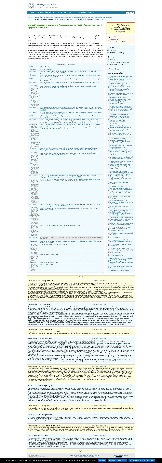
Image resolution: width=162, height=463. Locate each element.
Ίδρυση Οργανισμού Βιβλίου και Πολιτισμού (119, 207)
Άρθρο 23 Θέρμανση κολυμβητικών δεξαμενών (53, 244)
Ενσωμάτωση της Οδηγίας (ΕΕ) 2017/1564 (119, 183)
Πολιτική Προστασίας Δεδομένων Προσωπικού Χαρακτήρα (83, 455)
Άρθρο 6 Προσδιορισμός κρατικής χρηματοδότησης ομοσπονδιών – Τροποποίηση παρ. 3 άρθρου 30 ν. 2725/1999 (70, 83)
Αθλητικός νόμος (115, 237)
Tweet (111, 69)
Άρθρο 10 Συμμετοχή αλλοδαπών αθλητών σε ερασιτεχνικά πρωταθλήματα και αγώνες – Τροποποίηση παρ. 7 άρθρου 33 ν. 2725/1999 (70, 116)
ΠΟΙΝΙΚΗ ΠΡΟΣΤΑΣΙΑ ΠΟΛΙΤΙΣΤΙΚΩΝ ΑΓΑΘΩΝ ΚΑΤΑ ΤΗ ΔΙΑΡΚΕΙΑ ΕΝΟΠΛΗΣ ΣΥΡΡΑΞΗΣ (121, 229)
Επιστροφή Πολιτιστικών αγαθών (119, 270)
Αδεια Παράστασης (115, 252)
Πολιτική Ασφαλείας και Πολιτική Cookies (84, 456)
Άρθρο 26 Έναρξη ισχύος (47, 264)
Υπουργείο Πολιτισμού (47, 5)
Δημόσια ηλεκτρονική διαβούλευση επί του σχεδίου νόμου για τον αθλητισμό (121, 157)
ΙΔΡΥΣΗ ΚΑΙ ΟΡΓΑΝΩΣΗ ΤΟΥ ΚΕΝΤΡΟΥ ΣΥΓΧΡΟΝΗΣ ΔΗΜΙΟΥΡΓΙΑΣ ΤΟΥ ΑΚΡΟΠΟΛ (121, 202)
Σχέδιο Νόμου (114, 39)
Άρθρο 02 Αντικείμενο (46, 69)
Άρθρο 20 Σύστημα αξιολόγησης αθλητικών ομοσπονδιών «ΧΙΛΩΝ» (60, 225)
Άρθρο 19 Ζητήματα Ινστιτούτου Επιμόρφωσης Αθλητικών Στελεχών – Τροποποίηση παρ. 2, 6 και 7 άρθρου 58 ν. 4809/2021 (69, 209)
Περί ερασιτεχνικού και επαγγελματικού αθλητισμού (121, 233)
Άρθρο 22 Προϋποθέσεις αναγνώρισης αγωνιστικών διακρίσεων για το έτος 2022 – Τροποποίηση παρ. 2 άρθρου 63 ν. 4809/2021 (70, 241)
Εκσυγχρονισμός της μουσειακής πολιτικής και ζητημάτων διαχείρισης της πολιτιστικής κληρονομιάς (120, 134)
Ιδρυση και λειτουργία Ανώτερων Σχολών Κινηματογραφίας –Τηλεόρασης (121, 249)
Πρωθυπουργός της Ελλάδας (46, 12)
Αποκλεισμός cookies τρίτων (117, 460)
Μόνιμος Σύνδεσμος (100, 280)
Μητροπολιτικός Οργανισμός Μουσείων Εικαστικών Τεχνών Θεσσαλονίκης (121, 224)
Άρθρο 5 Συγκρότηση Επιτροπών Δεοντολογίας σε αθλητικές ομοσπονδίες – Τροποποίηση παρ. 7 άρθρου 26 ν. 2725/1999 (71, 79)
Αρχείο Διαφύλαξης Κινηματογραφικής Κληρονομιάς (121, 244)
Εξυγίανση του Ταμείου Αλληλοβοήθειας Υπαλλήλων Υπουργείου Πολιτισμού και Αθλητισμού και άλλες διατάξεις (121, 219)
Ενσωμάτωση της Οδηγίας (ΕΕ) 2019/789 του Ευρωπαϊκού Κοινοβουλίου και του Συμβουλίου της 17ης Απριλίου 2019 (121, 141)
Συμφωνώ (102, 460)
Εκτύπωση (113, 50)
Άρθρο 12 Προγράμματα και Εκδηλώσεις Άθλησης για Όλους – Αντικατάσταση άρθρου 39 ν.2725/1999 (70, 124)
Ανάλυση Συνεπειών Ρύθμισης (119, 42)
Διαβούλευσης (125, 62)
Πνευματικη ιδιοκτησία (116, 255)
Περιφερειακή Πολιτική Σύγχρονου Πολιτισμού (120, 197)
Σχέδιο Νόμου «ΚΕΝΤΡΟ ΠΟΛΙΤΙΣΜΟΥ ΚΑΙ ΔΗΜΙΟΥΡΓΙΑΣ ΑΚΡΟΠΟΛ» (121, 94)
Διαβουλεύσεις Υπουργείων (86, 12)
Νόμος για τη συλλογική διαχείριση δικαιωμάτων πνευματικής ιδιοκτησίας (121, 240)
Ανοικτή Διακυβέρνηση (64, 12)
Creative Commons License (120, 455)
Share (117, 69)
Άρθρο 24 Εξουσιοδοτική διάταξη (49, 254)
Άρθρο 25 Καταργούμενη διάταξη (49, 262)
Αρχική (32, 12)
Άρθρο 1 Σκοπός (44, 67)
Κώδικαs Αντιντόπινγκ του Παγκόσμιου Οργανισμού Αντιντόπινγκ (121, 267)
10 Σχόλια (113, 60)
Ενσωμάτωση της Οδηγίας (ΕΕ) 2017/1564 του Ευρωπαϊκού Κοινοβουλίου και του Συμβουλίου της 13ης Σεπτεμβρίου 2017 (121, 213)
